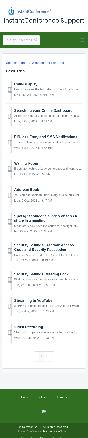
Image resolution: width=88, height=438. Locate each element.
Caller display (25, 84)
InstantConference (29, 431)
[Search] (36, 40)
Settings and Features (48, 62)
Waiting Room (26, 163)
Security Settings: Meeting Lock (41, 274)
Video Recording (28, 327)
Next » (51, 356)
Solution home (17, 62)
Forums (62, 397)
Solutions (43, 397)
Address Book (26, 190)
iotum (64, 431)
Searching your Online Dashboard (43, 110)
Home (25, 397)
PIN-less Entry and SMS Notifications (45, 137)
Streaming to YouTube (33, 301)
